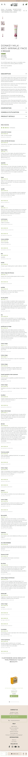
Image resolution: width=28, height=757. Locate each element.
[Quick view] (16, 686)
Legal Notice (14, 726)
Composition (6, 108)
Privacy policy (14, 729)
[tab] (14, 74)
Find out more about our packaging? (14, 735)
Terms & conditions (14, 728)
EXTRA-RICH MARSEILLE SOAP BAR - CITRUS (14, 689)
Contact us (25, 0)
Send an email (14, 716)
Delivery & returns (14, 731)
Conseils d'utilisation (10, 112)
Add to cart (15, 753)
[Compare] (14, 686)
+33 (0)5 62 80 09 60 (15, 720)
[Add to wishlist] (23, 754)
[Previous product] (24, 11)
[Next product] (26, 11)
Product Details (8, 116)
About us (14, 739)
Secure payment (14, 733)
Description (6, 73)
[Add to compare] (26, 754)
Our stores (14, 741)
